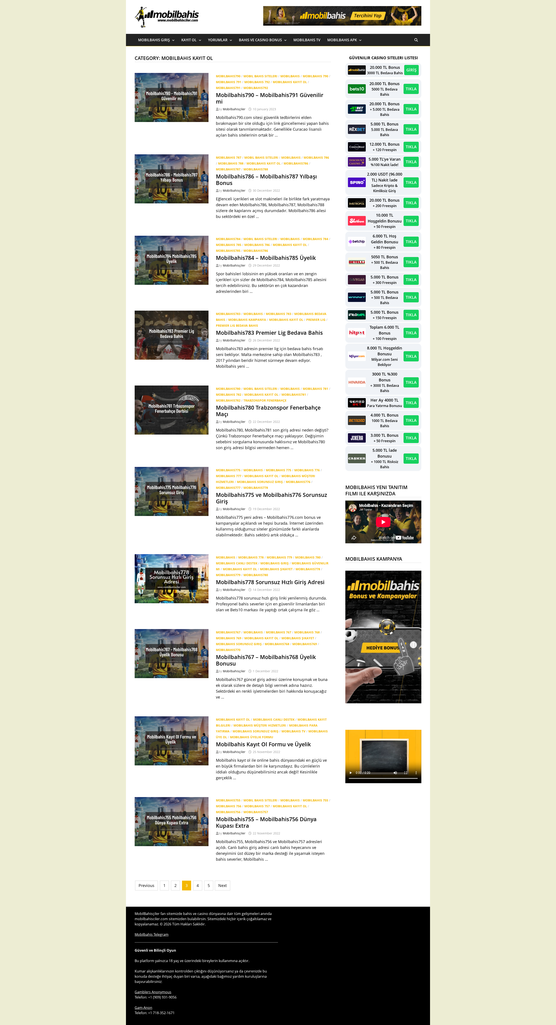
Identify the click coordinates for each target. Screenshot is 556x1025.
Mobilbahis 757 (257, 806)
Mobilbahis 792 (257, 82)
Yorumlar (217, 40)
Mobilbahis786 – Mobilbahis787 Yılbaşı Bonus (266, 179)
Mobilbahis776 (298, 482)
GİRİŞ (411, 70)
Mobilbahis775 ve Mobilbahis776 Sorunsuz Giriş (271, 498)
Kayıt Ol (189, 40)
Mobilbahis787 (228, 169)
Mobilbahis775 (228, 470)
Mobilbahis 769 (228, 638)
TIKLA (411, 88)
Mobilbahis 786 (316, 157)
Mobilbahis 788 (230, 163)
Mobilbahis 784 (315, 239)
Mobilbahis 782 (228, 394)
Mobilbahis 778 (251, 557)
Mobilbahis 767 (278, 632)
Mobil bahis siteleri (260, 76)
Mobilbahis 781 (315, 389)
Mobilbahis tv (293, 731)
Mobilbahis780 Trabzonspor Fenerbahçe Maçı (268, 411)
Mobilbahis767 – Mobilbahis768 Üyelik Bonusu (266, 660)
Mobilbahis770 (228, 650)
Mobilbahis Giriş (154, 40)
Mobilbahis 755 (315, 800)
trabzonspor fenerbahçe (264, 400)
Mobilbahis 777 (228, 476)
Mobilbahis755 (228, 800)
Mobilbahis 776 (307, 470)
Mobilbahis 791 (228, 82)
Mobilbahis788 (255, 169)
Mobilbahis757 (255, 812)
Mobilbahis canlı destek (236, 563)
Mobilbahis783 (228, 314)
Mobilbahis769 (304, 644)
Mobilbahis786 (296, 163)
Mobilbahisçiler (234, 109)
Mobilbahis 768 (307, 632)
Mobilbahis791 (228, 88)
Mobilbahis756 (228, 812)
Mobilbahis (290, 76)
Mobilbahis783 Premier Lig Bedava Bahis (269, 332)
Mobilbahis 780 (308, 557)
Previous (146, 885)
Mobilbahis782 (228, 400)
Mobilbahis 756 (228, 806)
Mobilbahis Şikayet (276, 569)
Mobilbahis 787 (228, 157)
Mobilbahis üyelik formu (251, 737)
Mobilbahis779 (228, 575)
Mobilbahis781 (293, 394)
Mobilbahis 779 (279, 557)
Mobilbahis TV (306, 40)
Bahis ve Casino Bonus (260, 40)
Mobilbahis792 (255, 88)
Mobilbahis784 (228, 239)
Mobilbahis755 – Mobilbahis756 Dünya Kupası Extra (266, 822)
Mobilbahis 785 (228, 245)
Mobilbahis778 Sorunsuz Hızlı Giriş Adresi (270, 582)
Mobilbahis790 (228, 76)
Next (222, 885)
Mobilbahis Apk (342, 40)
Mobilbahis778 (255, 488)
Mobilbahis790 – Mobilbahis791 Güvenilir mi (269, 98)
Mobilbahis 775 (278, 470)
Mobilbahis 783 (278, 314)
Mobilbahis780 (228, 389)
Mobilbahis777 (228, 488)
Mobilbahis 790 (315, 76)
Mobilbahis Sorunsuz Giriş (260, 482)
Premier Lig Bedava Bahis (237, 325)
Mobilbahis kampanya (247, 320)
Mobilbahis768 (277, 644)
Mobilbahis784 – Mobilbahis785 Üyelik (266, 257)
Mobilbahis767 (228, 632)
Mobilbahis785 (228, 251)
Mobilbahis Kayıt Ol (290, 82)
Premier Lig (315, 320)
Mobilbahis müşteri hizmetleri (259, 725)
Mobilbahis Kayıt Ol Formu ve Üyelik (263, 744)
